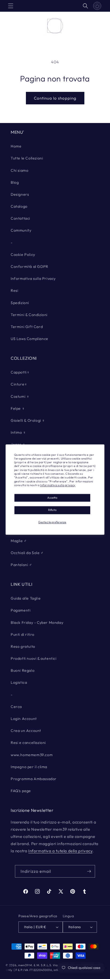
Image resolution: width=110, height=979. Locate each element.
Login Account (24, 718)
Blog (15, 182)
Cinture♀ (19, 384)
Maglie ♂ (19, 540)
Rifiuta (52, 510)
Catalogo (19, 206)
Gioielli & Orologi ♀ (28, 420)
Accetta (52, 498)
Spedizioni (20, 302)
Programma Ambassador (34, 778)
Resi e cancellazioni (28, 742)
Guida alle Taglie (26, 598)
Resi (14, 290)
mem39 (23, 965)
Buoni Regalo (22, 670)
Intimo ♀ (18, 432)
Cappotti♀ (20, 372)
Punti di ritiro (22, 634)
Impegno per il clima (29, 766)
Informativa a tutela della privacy (60, 850)
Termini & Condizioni (29, 314)
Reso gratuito (23, 646)
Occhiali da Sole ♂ (27, 552)
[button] (11, 6)
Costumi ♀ (20, 396)
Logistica (19, 682)
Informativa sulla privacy (58, 485)
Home (16, 146)
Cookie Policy (23, 254)
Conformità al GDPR (29, 266)
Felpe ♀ (18, 408)
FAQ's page (21, 790)
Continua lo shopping (55, 98)
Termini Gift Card (27, 326)
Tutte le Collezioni (27, 158)
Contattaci (20, 218)
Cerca (16, 706)
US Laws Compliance (29, 338)
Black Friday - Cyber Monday (37, 622)
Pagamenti (20, 610)
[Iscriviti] (89, 871)
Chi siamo (19, 170)
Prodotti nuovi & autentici (34, 658)
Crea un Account (26, 730)
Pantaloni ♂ (21, 564)
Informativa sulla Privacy (33, 278)
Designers (20, 194)
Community (21, 230)
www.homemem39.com (32, 754)
